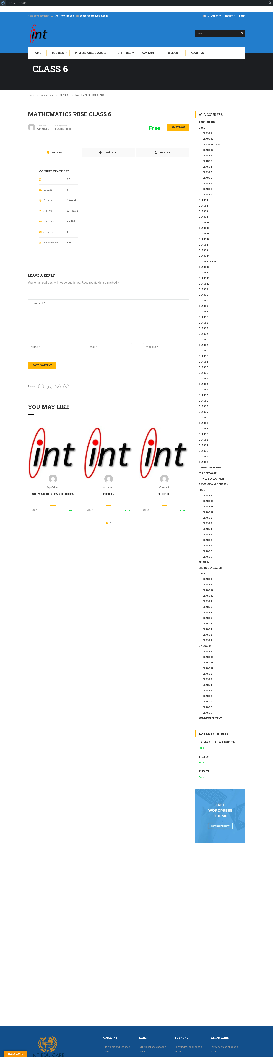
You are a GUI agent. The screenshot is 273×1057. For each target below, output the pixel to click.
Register (230, 15)
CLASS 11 (204, 244)
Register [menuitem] (22, 2)
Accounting (207, 122)
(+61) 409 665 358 (64, 15)
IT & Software (207, 473)
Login (242, 15)
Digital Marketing (211, 467)
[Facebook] (41, 386)
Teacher (41, 125)
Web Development (213, 478)
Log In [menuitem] (11, 2)
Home (37, 52)
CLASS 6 (59, 129)
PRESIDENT (173, 52)
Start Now (178, 127)
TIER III (164, 494)
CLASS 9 (207, 194)
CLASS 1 (207, 133)
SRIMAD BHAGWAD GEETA (53, 494)
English (214, 15)
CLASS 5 (207, 172)
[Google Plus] (49, 386)
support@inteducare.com (94, 15)
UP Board (205, 645)
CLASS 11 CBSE (211, 144)
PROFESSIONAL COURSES (91, 52)
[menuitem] (3, 3)
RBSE (68, 129)
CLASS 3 (207, 161)
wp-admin (53, 487)
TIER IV (109, 494)
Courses (58, 52)
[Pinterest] (66, 386)
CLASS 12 (207, 150)
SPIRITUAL (124, 52)
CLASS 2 (207, 155)
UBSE (202, 573)
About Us (197, 52)
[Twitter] (58, 386)
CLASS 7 (207, 183)
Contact (148, 52)
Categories (61, 125)
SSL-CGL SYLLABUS (210, 567)
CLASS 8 (207, 189)
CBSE (202, 127)
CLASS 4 (207, 166)
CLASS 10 (207, 138)
